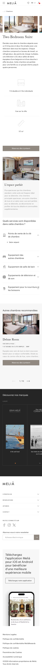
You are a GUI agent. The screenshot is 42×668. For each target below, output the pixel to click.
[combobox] (33, 3)
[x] (14, 525)
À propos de (7, 494)
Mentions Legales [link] (9, 634)
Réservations (8, 500)
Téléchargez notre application (20, 581)
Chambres (9, 11)
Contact (6, 512)
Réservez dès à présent (21, 148)
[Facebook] (4, 525)
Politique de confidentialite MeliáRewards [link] (19, 643)
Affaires (6, 506)
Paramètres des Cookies (12, 652)
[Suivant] (28, 381)
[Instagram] (9, 525)
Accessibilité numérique (12, 657)
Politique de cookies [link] (11, 648)
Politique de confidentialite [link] (13, 639)
